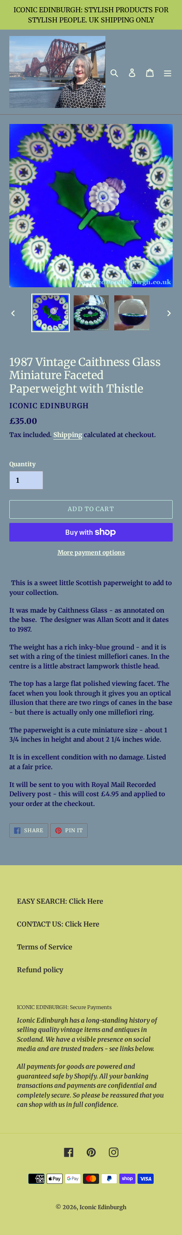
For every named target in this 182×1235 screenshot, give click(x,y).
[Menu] (167, 72)
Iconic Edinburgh (103, 1207)
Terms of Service (44, 947)
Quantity (22, 464)
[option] (50, 313)
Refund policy (40, 969)
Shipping (67, 435)
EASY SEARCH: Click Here (60, 901)
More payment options (91, 552)
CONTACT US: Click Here (58, 924)
